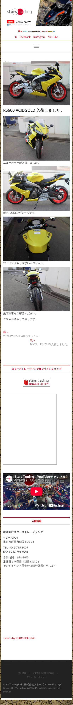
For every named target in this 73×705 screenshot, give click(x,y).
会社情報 (22, 673)
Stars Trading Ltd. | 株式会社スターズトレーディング (32, 684)
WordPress (35, 688)
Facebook (25, 36)
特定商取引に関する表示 (43, 673)
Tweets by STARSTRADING (19, 638)
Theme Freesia (22, 688)
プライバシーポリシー (36, 677)
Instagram (39, 36)
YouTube (53, 36)
